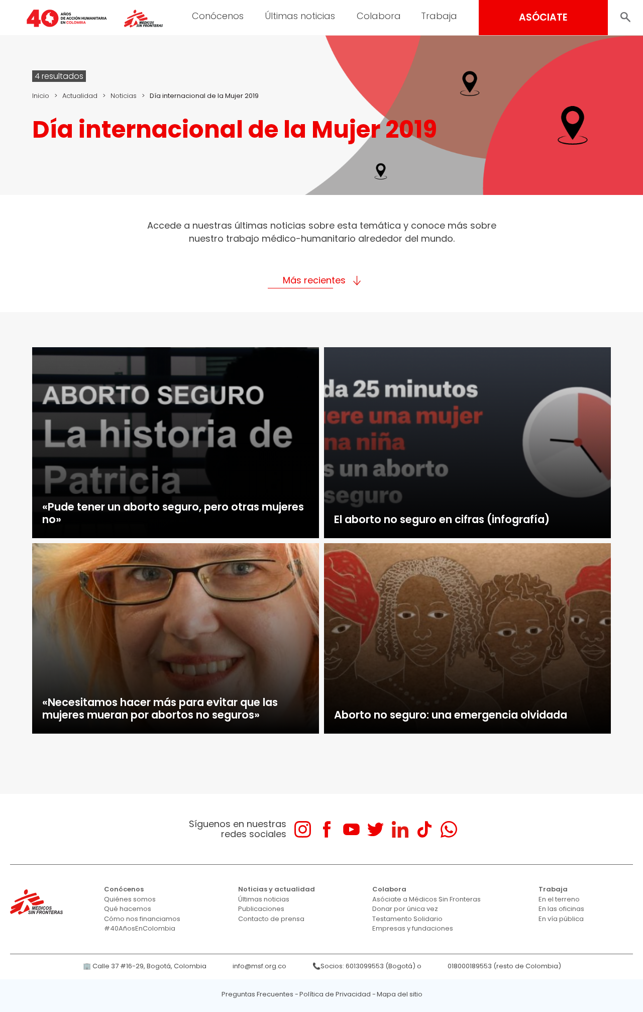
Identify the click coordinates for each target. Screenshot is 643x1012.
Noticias (124, 95)
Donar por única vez (405, 909)
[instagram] (302, 829)
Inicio (40, 95)
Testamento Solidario (407, 919)
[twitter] (375, 829)
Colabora (379, 16)
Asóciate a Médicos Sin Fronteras (426, 899)
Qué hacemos (127, 909)
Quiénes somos (130, 899)
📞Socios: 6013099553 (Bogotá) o (366, 966)
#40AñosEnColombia (139, 928)
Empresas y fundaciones (412, 928)
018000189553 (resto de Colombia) (504, 966)
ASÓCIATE (543, 17)
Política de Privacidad (335, 994)
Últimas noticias (300, 16)
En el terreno (559, 899)
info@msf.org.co (259, 966)
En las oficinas (561, 909)
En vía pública (561, 919)
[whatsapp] (449, 829)
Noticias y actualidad (276, 889)
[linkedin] (400, 829)
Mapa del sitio (399, 994)
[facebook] (326, 829)
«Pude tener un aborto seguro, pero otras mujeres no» (173, 513)
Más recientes (314, 280)
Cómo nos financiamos (142, 919)
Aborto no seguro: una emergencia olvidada (450, 714)
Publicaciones (261, 909)
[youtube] (351, 829)
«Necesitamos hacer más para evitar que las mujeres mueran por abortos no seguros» (160, 708)
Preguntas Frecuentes (257, 994)
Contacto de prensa (271, 919)
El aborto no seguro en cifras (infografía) (442, 519)
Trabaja (439, 16)
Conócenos (218, 16)
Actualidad (79, 95)
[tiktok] (424, 829)
